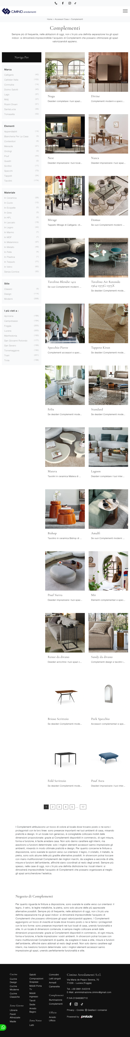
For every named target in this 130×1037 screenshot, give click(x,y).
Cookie (80, 1010)
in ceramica (10, 197)
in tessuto (9, 261)
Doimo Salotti (11, 89)
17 (83, 806)
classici (8, 289)
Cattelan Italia (11, 79)
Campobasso (11, 321)
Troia (6, 360)
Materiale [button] (9, 192)
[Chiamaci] (56, 3)
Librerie (13, 1010)
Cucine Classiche (15, 995)
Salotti (32, 974)
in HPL (7, 217)
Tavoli (32, 1000)
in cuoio (8, 202)
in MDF (8, 237)
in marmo (9, 232)
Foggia (7, 325)
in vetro (8, 266)
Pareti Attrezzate (15, 1016)
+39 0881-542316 (80, 988)
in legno (8, 227)
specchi (8, 170)
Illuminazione (55, 999)
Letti (31, 1025)
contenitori (10, 141)
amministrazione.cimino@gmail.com (93, 992)
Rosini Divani (10, 104)
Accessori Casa (62, 19)
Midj (6, 99)
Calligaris (9, 74)
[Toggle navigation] (125, 11)
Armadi (52, 982)
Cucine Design (13, 980)
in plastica (9, 257)
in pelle (8, 252)
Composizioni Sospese (36, 980)
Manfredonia (10, 335)
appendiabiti (10, 131)
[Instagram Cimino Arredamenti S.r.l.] (70, 3)
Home (49, 19)
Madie (13, 1021)
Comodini (54, 974)
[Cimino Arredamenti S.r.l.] (18, 11)
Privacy (70, 1010)
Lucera (7, 330)
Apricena (8, 316)
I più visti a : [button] (11, 311)
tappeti (8, 175)
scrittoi (8, 166)
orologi (8, 151)
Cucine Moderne (14, 988)
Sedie (32, 1004)
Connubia (9, 84)
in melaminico (11, 242)
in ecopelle (10, 207)
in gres (8, 212)
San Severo (10, 345)
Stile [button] (7, 283)
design (7, 294)
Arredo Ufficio (52, 1019)
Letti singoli (55, 978)
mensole (8, 146)
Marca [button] (8, 69)
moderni (8, 298)
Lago (6, 94)
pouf (6, 156)
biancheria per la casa (16, 136)
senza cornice (11, 271)
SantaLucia (10, 109)
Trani (6, 355)
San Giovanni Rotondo (15, 340)
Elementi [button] (9, 126)
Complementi (77, 19)
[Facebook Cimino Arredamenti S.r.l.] (63, 3)
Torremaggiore (11, 350)
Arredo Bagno (32, 1010)
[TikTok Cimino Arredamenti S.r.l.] (75, 3)
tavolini (8, 180)
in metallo (9, 247)
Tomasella (9, 114)
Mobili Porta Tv (35, 987)
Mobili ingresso (33, 995)
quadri (7, 161)
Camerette (54, 986)
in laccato (9, 222)
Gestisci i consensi (97, 1010)
